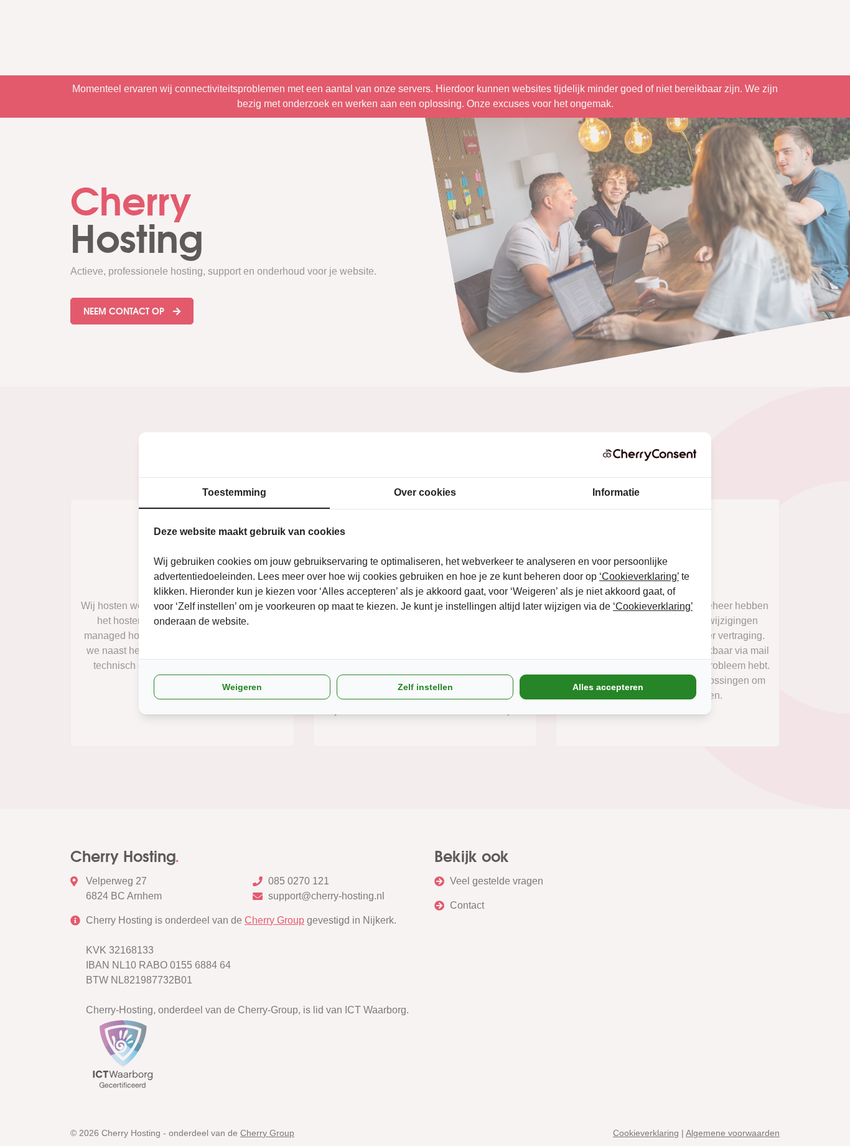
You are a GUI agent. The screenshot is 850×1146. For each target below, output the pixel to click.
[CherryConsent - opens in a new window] (649, 454)
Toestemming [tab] (234, 492)
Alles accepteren (607, 687)
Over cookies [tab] (425, 492)
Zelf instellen (425, 687)
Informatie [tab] (616, 492)
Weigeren (242, 687)
